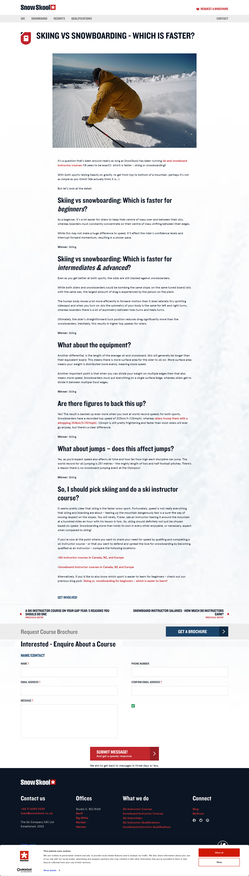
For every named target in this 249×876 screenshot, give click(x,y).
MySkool (198, 813)
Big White (82, 818)
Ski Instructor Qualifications (141, 822)
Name (25, 663)
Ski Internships (132, 818)
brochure (214, 9)
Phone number (140, 663)
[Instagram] (207, 820)
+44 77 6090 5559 (33, 809)
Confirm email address (146, 682)
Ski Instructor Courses (137, 809)
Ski (23, 18)
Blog (195, 809)
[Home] (124, 783)
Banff (79, 813)
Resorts (59, 18)
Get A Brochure (192, 631)
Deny (219, 862)
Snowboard (39, 18)
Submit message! (114, 753)
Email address (30, 682)
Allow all (219, 852)
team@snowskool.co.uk (37, 813)
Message (27, 700)
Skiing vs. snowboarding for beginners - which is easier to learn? (125, 581)
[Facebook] (194, 820)
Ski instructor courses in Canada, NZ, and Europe (91, 557)
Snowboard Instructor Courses (143, 813)
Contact (222, 18)
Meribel (81, 822)
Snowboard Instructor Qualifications (147, 827)
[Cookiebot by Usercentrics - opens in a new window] (24, 870)
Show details (50, 870)
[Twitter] (200, 820)
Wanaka (81, 827)
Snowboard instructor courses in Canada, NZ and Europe (96, 567)
